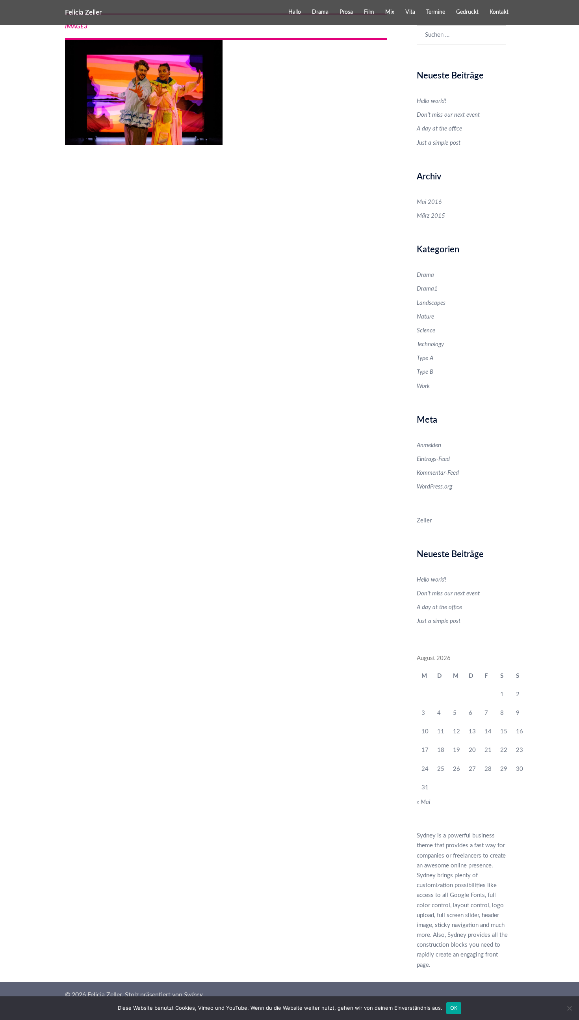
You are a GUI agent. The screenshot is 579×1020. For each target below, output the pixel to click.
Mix (389, 12)
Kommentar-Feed (438, 473)
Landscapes (431, 303)
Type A (425, 358)
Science (426, 331)
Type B (425, 372)
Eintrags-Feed (433, 459)
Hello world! (431, 101)
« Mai (423, 802)
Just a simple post (438, 143)
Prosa (346, 12)
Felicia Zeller (83, 12)
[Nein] (569, 1008)
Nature (425, 317)
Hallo (294, 12)
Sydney (193, 995)
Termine (435, 12)
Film (369, 12)
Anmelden (429, 445)
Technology (430, 344)
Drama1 (427, 289)
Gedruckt (467, 12)
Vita (410, 12)
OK (454, 1008)
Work (423, 386)
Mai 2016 (429, 202)
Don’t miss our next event (448, 115)
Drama (320, 12)
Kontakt (499, 12)
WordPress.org (434, 487)
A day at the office (439, 129)
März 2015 (431, 216)
